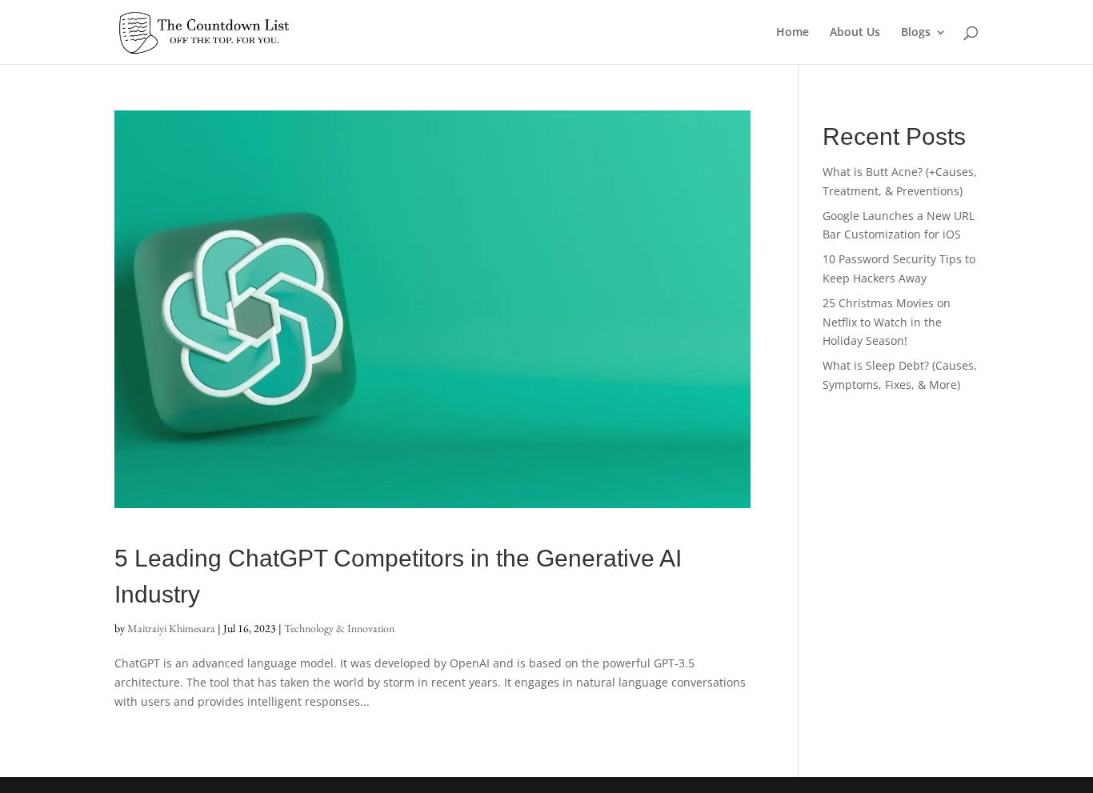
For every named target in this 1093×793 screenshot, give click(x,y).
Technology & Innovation (339, 628)
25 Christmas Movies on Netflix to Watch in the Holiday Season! (887, 322)
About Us (855, 32)
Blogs (916, 32)
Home (792, 32)
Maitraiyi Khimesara (171, 628)
